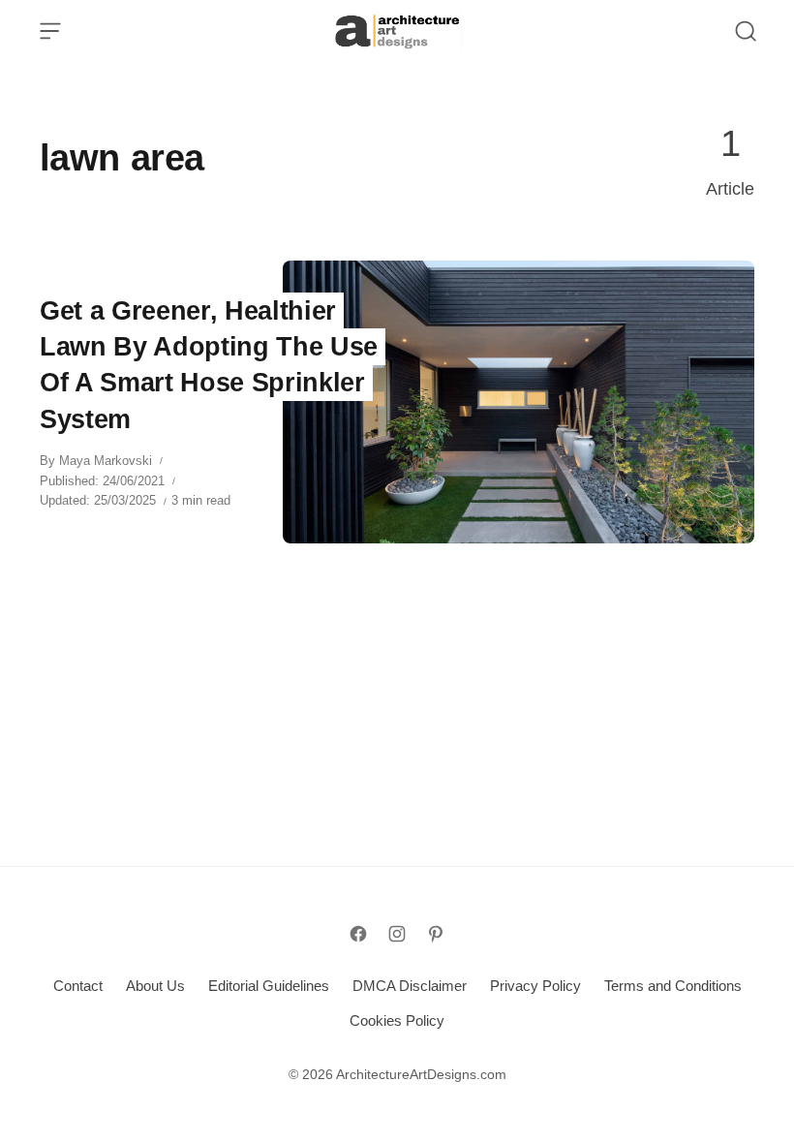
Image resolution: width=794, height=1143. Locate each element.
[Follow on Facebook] (358, 933)
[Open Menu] (50, 31)
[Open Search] (745, 31)
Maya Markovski (105, 460)
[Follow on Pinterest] (435, 933)
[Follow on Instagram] (397, 933)
